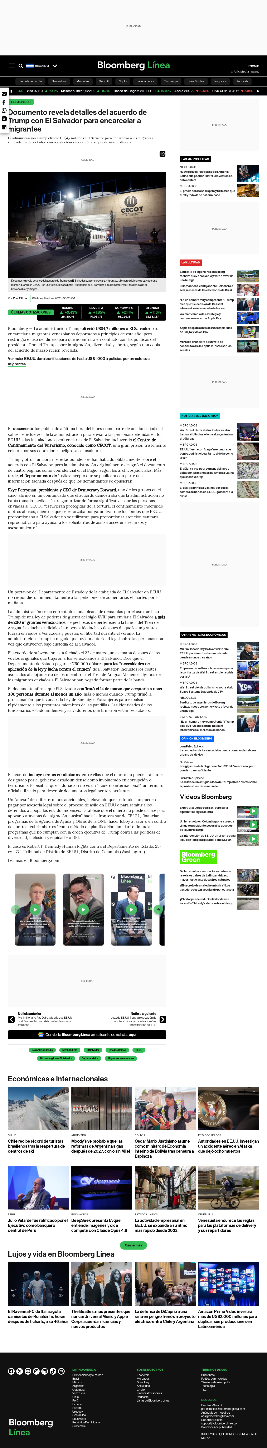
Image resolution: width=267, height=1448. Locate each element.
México (77, 1382)
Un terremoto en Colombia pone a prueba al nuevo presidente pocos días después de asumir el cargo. (207, 826)
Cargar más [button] (133, 1245)
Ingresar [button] (253, 66)
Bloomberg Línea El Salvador (56, 1058)
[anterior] (11, 1019)
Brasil (75, 1378)
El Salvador (20, 102)
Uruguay (77, 1411)
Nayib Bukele (69, 1050)
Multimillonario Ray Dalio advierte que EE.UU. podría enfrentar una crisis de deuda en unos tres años (45, 1021)
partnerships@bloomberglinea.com (223, 1408)
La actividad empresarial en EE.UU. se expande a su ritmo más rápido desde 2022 (161, 1225)
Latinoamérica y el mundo (87, 1375)
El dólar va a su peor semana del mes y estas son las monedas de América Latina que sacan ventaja (207, 473)
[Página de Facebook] (11, 1371)
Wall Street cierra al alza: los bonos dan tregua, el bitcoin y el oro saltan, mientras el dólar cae (206, 434)
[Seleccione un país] (54, 66)
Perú (75, 1400)
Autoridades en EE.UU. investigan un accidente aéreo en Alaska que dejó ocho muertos (228, 1146)
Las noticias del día (42, 1050)
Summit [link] (104, 81)
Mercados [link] (83, 81)
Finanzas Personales (149, 1393)
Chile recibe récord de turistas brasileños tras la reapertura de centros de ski (36, 1146)
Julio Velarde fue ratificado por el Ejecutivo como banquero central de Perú (38, 1225)
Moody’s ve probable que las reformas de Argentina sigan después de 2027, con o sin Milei (100, 1146)
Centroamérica (90, 1058)
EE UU (139, 1050)
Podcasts (143, 1397)
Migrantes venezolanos (121, 1058)
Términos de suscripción (216, 1382)
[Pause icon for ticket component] (10, 91)
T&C (204, 1389)
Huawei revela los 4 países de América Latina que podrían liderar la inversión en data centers (206, 176)
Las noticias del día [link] (30, 81)
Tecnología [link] (171, 81)
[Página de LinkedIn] (44, 1371)
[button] (162, 154)
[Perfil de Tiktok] (53, 1371)
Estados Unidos (117, 1050)
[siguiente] (163, 1019)
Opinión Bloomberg (196, 738)
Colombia (78, 1389)
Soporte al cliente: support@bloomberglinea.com (220, 1421)
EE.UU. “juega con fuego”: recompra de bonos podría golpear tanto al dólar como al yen (206, 454)
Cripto (141, 1389)
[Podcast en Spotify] (61, 1371)
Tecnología (208, 1386)
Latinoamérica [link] (145, 81)
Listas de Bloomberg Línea (153, 1400)
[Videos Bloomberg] (219, 797)
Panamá (77, 1407)
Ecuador (77, 1404)
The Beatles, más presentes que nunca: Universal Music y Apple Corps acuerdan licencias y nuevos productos (100, 1319)
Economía (143, 1375)
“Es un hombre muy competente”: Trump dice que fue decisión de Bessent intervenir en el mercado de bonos (207, 304)
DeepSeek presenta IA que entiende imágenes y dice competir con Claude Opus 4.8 (99, 1225)
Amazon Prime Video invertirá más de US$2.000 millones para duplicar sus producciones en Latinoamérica (227, 1319)
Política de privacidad (214, 1378)
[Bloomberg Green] (219, 856)
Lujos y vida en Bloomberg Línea (61, 1254)
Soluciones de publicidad (216, 1427)
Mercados (143, 1378)
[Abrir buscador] (21, 66)
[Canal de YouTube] (28, 1371)
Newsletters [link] (59, 81)
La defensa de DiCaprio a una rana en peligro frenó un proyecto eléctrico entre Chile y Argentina (165, 1316)
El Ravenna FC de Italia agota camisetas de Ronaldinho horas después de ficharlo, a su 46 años (38, 1316)
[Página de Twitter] (19, 1371)
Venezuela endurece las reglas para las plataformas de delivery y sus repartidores (227, 1225)
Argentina (78, 1386)
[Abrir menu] (11, 66)
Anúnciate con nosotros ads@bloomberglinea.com (217, 1414)
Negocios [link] (220, 81)
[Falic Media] (234, 71)
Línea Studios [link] (196, 81)
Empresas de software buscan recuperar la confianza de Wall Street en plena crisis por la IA (206, 672)
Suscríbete (208, 1375)
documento (23, 428)
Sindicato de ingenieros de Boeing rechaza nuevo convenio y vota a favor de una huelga (207, 276)
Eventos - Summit (212, 1405)
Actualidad (143, 1386)
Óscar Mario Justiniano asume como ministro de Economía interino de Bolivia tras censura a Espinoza (164, 1149)
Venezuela (78, 1393)
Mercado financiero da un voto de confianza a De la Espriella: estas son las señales (206, 346)
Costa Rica (79, 1415)
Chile (75, 1397)
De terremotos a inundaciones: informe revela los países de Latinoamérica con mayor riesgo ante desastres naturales (205, 875)
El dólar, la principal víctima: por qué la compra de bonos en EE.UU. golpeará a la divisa (206, 492)
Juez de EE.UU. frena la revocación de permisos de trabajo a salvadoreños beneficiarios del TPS (133, 1021)
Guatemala (79, 1426)
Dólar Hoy (143, 1382)
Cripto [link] (123, 81)
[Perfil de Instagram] (36, 1371)
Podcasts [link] (242, 81)
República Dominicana (86, 1422)
